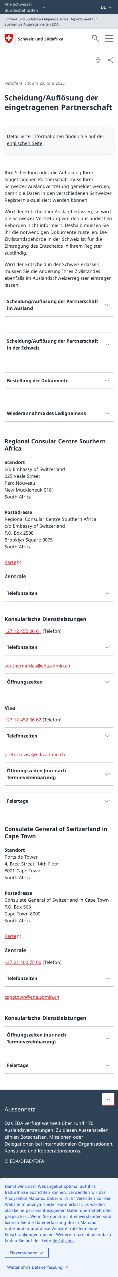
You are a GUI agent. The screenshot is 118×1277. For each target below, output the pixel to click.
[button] (108, 1099)
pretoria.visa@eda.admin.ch (35, 754)
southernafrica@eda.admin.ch (37, 666)
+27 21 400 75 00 (23, 962)
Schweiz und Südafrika (40, 39)
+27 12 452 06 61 (23, 631)
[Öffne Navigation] (109, 38)
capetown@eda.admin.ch (32, 997)
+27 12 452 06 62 (23, 720)
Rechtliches (63, 1240)
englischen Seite (24, 143)
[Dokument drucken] (98, 60)
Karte (10, 562)
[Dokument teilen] (110, 60)
